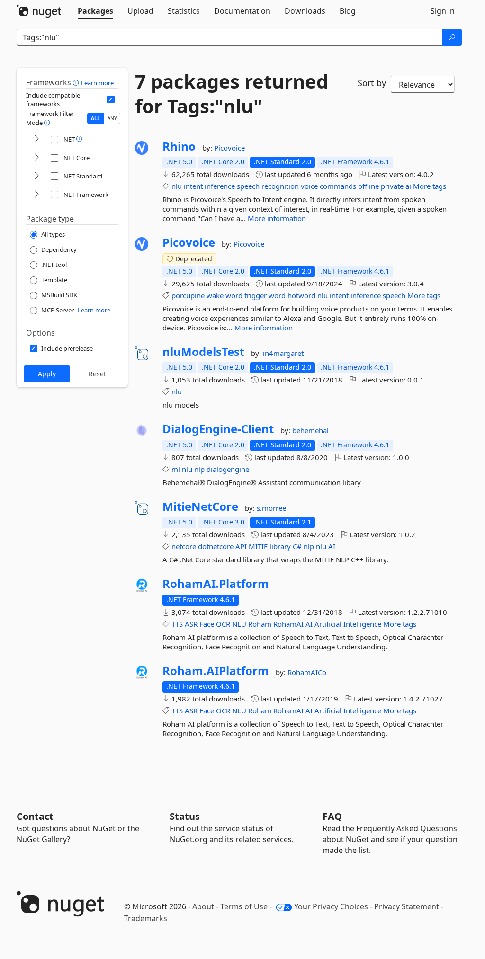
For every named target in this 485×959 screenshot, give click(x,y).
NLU (239, 624)
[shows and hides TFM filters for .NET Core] (36, 158)
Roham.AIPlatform (215, 671)
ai (408, 186)
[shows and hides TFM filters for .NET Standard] (36, 176)
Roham (259, 624)
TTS (177, 624)
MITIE (258, 546)
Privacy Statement (406, 906)
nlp (199, 469)
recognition (280, 186)
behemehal (310, 430)
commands (338, 186)
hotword (301, 295)
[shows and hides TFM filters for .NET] (36, 139)
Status (185, 816)
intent (193, 186)
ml (175, 469)
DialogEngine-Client (218, 429)
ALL (95, 118)
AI (331, 546)
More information (277, 218)
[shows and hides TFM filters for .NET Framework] (36, 195)
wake (215, 295)
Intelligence (362, 624)
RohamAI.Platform (215, 583)
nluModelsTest (203, 351)
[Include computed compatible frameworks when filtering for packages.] (110, 99)
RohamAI (288, 624)
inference (220, 186)
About (203, 906)
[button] (77, 82)
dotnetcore (216, 546)
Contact (35, 816)
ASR (191, 624)
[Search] (452, 37)
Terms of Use (244, 906)
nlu (176, 186)
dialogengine (228, 469)
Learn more (97, 83)
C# (297, 546)
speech (248, 186)
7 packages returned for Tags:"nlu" (231, 93)
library (280, 546)
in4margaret (283, 353)
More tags (429, 186)
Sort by (372, 83)
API (241, 546)
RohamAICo (306, 672)
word (233, 295)
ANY (112, 118)
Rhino (179, 146)
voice (309, 186)
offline (368, 186)
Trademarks (145, 918)
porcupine (188, 295)
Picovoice (229, 147)
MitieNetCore (200, 506)
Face (206, 624)
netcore (183, 546)
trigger (255, 295)
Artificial (327, 624)
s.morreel (272, 508)
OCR (223, 624)
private (392, 186)
